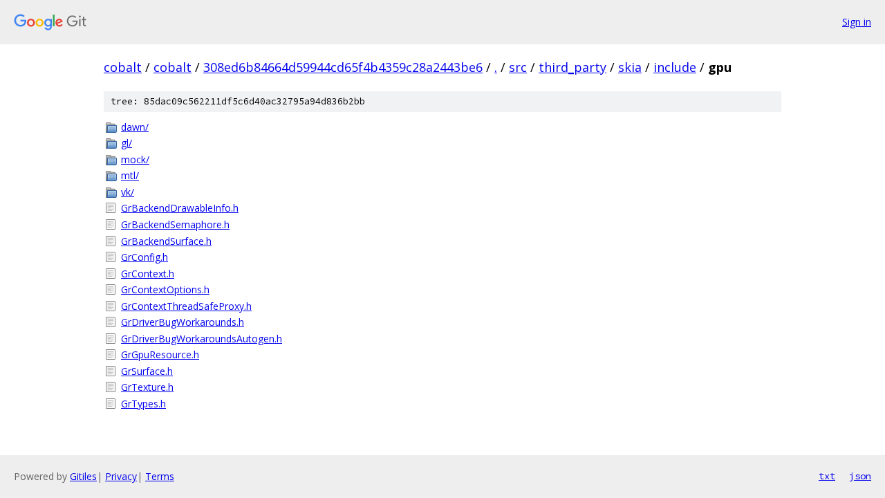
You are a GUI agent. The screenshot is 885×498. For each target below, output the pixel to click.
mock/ (135, 159)
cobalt (123, 67)
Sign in (856, 21)
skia (630, 67)
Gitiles (83, 476)
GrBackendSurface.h (166, 241)
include (674, 67)
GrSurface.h (147, 371)
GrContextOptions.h (165, 289)
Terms (159, 476)
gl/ (126, 142)
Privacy (121, 476)
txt (827, 476)
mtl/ (130, 175)
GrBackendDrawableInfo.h (180, 207)
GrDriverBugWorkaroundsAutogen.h (201, 338)
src (518, 67)
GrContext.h (147, 273)
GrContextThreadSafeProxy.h (186, 306)
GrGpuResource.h (160, 354)
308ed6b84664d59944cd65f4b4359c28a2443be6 (343, 67)
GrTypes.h (143, 403)
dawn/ (135, 126)
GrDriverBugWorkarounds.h (182, 322)
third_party (572, 67)
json (860, 476)
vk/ (127, 192)
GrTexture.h (147, 387)
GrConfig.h (144, 257)
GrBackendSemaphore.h (175, 224)
